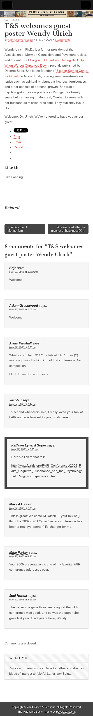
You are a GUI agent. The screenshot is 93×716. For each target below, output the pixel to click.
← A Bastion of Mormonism (17, 228)
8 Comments (62, 39)
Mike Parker (18, 552)
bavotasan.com (65, 711)
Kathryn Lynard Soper (20, 39)
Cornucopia (12, 19)
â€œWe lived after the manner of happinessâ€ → (68, 228)
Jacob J (15, 400)
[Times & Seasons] (46, 14)
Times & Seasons (44, 707)
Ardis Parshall (20, 343)
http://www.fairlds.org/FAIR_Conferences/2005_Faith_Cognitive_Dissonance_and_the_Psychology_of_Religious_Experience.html (46, 471)
